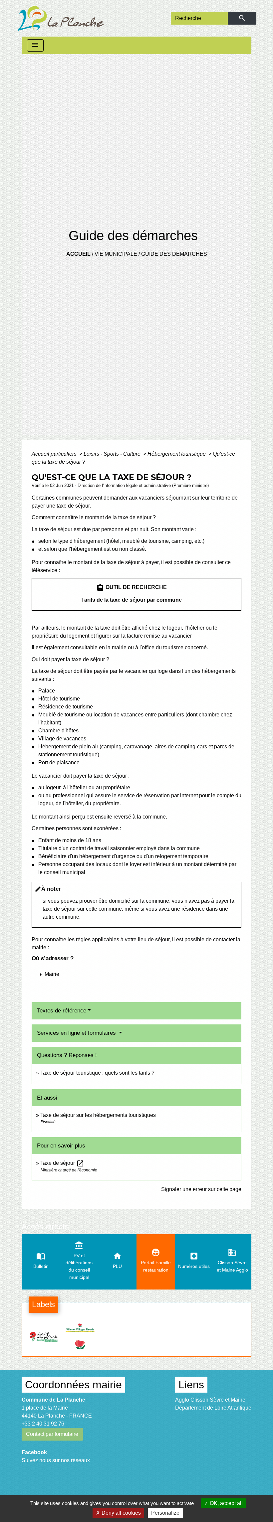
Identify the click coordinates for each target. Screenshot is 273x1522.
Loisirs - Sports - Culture (113, 454)
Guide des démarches (174, 254)
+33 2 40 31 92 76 (43, 1424)
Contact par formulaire (52, 1434)
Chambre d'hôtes (58, 730)
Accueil (78, 254)
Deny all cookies (120, 1513)
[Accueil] (61, 18)
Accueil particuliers (55, 454)
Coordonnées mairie (73, 1385)
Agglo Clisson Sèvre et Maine (210, 1400)
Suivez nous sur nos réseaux (56, 1460)
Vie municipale (116, 254)
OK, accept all (225, 1503)
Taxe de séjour (62, 1163)
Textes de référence (61, 1010)
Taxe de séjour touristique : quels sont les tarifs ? (97, 1073)
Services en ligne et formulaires (77, 1033)
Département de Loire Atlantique (213, 1408)
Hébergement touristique (177, 454)
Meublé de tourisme (61, 714)
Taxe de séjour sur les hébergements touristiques (98, 1115)
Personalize (165, 1513)
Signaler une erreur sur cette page (201, 1189)
